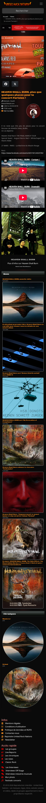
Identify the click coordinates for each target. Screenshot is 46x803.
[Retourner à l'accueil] (18, 4)
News (12, 16)
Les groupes (10, 749)
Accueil (5, 16)
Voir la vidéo (8, 111)
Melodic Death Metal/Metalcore (23, 266)
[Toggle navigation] (41, 3)
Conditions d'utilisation (15, 726)
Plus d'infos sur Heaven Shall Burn (23, 263)
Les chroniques (12, 755)
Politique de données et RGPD (18, 730)
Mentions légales (12, 723)
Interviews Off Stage (15, 770)
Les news (9, 759)
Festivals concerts (13, 780)
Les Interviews (12, 767)
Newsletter (10, 739)
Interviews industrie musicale (19, 774)
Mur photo (10, 777)
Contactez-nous (12, 733)
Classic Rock (10, 762)
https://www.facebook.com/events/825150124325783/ (22, 153)
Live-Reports (10, 752)
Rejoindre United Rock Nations (18, 736)
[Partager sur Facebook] (5, 84)
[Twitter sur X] (15, 84)
